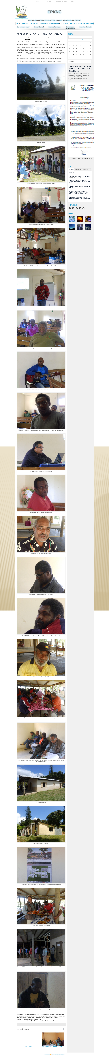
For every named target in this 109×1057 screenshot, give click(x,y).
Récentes (71, 169)
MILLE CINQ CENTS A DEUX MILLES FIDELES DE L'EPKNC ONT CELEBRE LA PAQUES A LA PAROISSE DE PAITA (79, 192)
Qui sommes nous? (23, 27)
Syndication (54, 1054)
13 (80, 48)
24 (69, 54)
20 (80, 51)
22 (87, 51)
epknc (54, 12)
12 (76, 48)
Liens (72, 2)
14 (83, 48)
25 (73, 54)
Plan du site (46, 1054)
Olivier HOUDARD (22, 1024)
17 (69, 51)
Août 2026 (71, 37)
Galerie (48, 2)
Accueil (37, 2)
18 (73, 51)
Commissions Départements (70, 27)
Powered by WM (61, 1054)
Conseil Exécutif (39, 27)
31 (69, 57)
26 (76, 54)
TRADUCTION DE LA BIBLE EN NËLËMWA (52, 1046)
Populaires (78, 169)
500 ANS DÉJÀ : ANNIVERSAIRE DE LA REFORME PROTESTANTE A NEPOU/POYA (79, 198)
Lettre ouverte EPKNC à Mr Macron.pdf (79, 158)
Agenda (70, 34)
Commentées (85, 169)
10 (69, 48)
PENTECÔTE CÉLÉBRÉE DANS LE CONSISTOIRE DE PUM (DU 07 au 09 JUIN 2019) (79, 181)
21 (83, 51)
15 (87, 48)
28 (83, 54)
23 (90, 51)
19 (76, 51)
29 (87, 54)
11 (73, 48)
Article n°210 (28, 1046)
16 (90, 48)
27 (80, 54)
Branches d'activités (85, 27)
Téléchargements (61, 2)
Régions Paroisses (54, 27)
